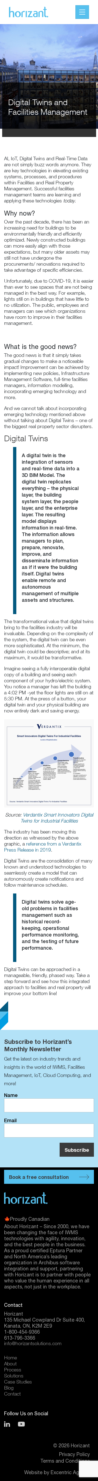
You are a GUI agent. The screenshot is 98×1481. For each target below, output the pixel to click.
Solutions (13, 1376)
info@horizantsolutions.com (33, 1344)
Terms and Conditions (65, 1461)
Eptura (57, 1250)
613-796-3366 (19, 1338)
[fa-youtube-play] (21, 1424)
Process (12, 1370)
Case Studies (18, 1382)
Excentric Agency (70, 1472)
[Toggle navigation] (82, 12)
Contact (12, 1394)
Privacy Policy (74, 1454)
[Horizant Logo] (35, 1198)
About (10, 1364)
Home (10, 1358)
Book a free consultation (39, 1177)
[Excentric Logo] (37, 12)
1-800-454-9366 (22, 1332)
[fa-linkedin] (7, 1424)
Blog (9, 1388)
